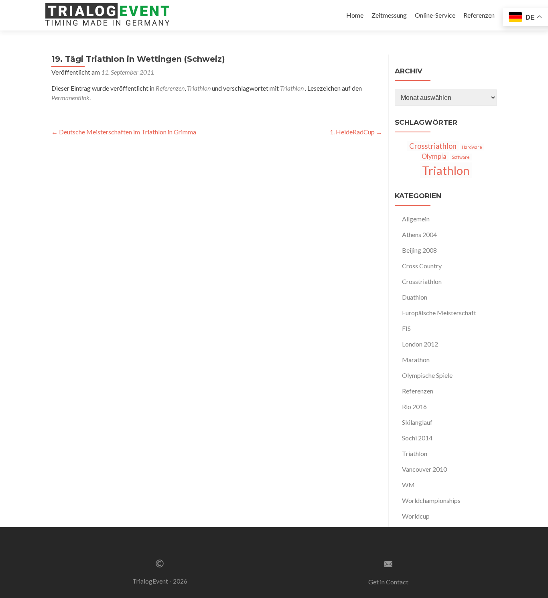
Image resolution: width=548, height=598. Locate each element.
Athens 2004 (419, 234)
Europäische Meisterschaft (439, 312)
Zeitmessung (389, 15)
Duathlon (414, 297)
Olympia (434, 156)
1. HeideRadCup (356, 132)
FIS (406, 328)
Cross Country (422, 266)
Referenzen (479, 15)
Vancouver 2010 (424, 469)
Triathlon (199, 88)
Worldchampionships (431, 500)
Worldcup (416, 516)
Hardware (472, 147)
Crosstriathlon (433, 146)
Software (461, 157)
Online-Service (435, 15)
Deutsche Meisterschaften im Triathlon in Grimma (123, 132)
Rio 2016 (414, 406)
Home (354, 15)
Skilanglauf (417, 422)
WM (408, 485)
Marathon (416, 359)
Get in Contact (388, 582)
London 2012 (420, 344)
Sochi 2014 (417, 438)
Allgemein (416, 219)
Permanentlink (70, 97)
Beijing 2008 (419, 250)
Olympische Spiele (427, 375)
